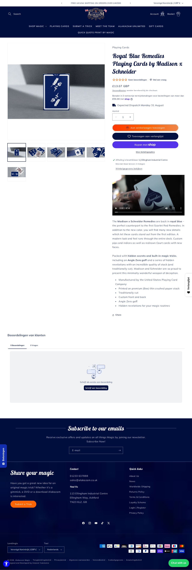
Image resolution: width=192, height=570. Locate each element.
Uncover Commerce (40, 563)
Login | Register (137, 507)
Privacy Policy (136, 512)
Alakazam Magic (22, 560)
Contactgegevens (115, 560)
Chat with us (178, 563)
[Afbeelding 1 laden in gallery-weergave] (17, 152)
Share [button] (118, 314)
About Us (134, 476)
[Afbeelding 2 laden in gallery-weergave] (36, 152)
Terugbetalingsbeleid (42, 560)
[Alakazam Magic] (96, 14)
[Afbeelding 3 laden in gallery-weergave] (56, 152)
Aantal (115, 111)
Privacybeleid (60, 560)
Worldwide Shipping (139, 486)
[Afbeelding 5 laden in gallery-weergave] (96, 152)
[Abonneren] (119, 450)
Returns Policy (136, 491)
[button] (11, 14)
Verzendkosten (119, 90)
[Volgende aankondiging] (130, 3)
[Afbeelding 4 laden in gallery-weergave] (76, 152)
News (132, 481)
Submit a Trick (23, 504)
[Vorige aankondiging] (61, 3)
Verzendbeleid (99, 560)
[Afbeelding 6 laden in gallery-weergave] (17, 172)
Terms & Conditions (139, 497)
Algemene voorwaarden (79, 560)
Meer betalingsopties (145, 152)
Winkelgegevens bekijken (129, 168)
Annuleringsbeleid (134, 560)
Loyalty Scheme (137, 502)
